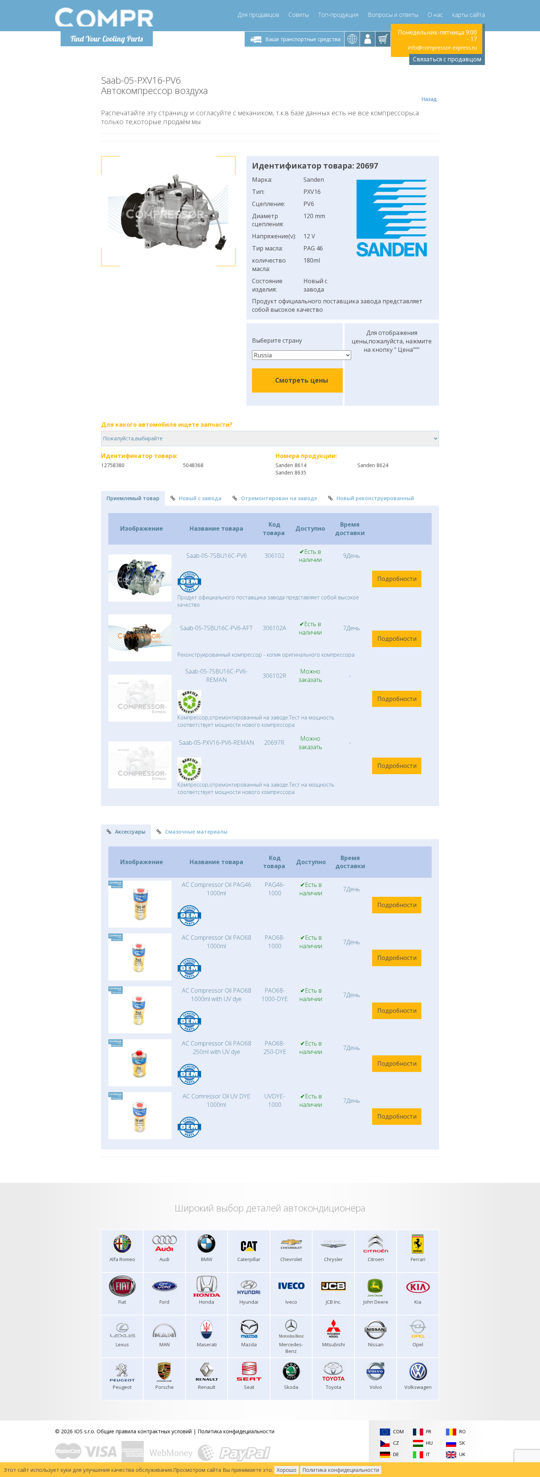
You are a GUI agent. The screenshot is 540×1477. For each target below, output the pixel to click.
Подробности (397, 579)
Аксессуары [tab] (130, 831)
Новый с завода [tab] (200, 498)
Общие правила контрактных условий (144, 1431)
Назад (428, 98)
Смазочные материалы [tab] (196, 831)
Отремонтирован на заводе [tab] (279, 498)
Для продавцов (258, 14)
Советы (298, 14)
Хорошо (286, 1469)
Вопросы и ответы (393, 14)
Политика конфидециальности (236, 1431)
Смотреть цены (301, 380)
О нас (435, 14)
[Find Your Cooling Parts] (104, 16)
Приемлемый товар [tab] (133, 498)
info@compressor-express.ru (442, 47)
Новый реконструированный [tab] (375, 498)
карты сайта (468, 14)
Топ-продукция (338, 14)
